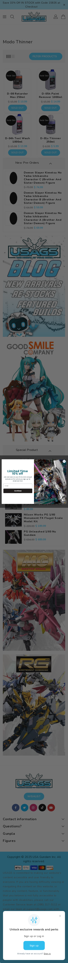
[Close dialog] (64, 461)
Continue (17, 491)
